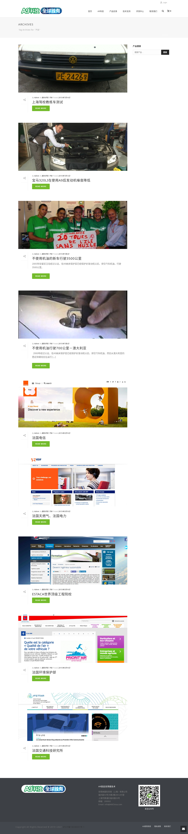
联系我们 (153, 11)
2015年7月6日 (63, 254)
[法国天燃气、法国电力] (72, 482)
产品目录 (113, 11)
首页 (90, 11)
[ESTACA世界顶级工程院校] (72, 560)
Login (165, 2)
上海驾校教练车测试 (47, 102)
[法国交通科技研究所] (72, 717)
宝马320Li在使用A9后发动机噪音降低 (61, 180)
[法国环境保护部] (72, 639)
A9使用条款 (146, 826)
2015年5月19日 (64, 433)
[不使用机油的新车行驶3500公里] (72, 225)
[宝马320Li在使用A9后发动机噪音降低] (72, 147)
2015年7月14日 (64, 97)
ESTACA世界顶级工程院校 (52, 594)
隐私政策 (157, 826)
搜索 (165, 52)
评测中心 (140, 11)
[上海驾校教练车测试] (72, 68)
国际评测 (45, 254)
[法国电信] (72, 404)
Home (164, 35)
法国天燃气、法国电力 (49, 516)
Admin (36, 97)
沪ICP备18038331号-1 (74, 827)
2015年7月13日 (64, 176)
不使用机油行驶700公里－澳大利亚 (59, 348)
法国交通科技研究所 (47, 750)
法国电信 (39, 437)
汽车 (50, 97)
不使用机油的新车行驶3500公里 (57, 258)
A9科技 (101, 11)
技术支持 (126, 11)
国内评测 (45, 97)
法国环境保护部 (44, 672)
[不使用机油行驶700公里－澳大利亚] (72, 315)
